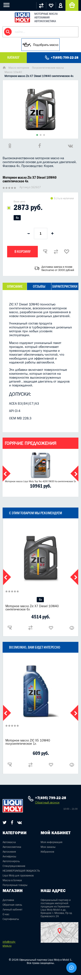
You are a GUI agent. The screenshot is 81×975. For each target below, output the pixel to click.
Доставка (8, 900)
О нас (6, 914)
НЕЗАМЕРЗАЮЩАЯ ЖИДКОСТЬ (21, 870)
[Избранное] (51, 5)
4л (17, 217)
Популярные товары (15, 885)
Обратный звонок (47, 802)
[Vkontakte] (19, 822)
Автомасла (9, 842)
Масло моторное (18, 67)
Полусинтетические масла (48, 67)
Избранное (47, 851)
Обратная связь (12, 904)
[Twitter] (5, 822)
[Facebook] (12, 822)
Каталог (13, 57)
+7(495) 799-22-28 (64, 57)
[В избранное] (66, 251)
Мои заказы (48, 846)
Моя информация (51, 842)
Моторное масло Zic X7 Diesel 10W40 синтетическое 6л (32, 607)
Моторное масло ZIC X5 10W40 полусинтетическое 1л (27, 742)
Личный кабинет (12, 909)
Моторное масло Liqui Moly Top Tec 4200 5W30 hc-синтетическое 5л (40, 481)
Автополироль (11, 861)
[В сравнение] (56, 251)
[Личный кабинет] (60, 5)
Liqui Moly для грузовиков (18, 875)
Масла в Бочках (12, 880)
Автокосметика (12, 846)
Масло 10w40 (13, 72)
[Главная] (4, 68)
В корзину (22, 251)
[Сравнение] (41, 5)
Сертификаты (11, 919)
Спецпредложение (14, 866)
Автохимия (9, 851)
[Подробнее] (71, 628)
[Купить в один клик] (45, 251)
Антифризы (9, 856)
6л (40, 599)
